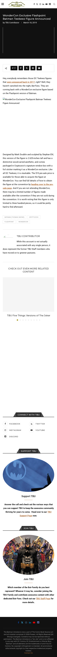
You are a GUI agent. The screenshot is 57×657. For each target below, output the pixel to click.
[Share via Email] (39, 68)
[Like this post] (15, 68)
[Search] (54, 4)
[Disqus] (28, 360)
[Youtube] (46, 4)
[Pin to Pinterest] (32, 68)
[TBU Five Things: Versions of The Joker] (28, 294)
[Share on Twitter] (26, 68)
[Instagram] (40, 4)
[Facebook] (34, 4)
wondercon (23, 222)
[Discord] (50, 4)
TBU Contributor (12, 22)
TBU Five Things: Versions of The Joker (28, 315)
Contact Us (28, 653)
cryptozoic (33, 217)
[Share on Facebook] (21, 68)
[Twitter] (37, 4)
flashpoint (9, 222)
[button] (5, 299)
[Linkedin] (43, 4)
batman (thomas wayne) (14, 217)
